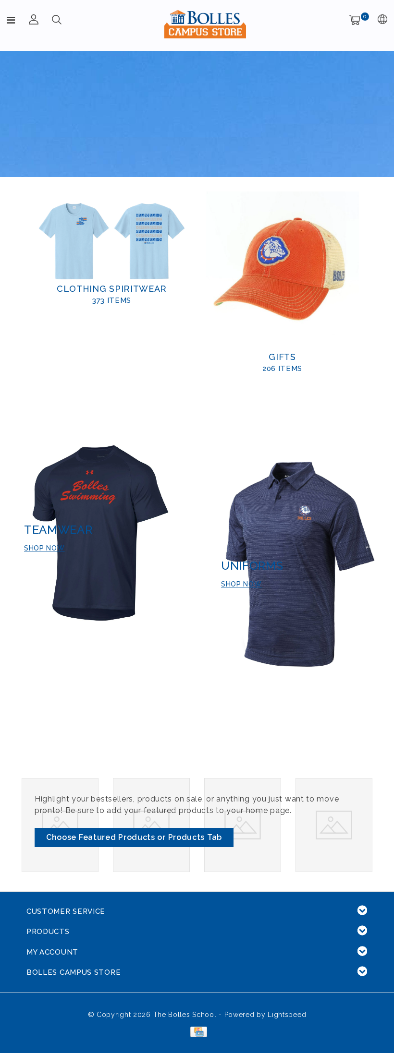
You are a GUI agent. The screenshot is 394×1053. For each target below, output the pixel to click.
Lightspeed (287, 1014)
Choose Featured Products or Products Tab (134, 837)
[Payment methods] (197, 1031)
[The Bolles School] (205, 24)
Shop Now (241, 584)
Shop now (44, 548)
